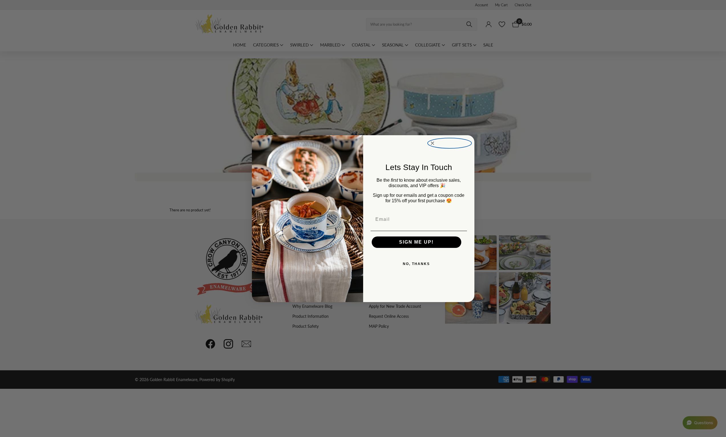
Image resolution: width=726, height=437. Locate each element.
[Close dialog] (450, 143)
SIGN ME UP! (416, 242)
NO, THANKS (416, 264)
